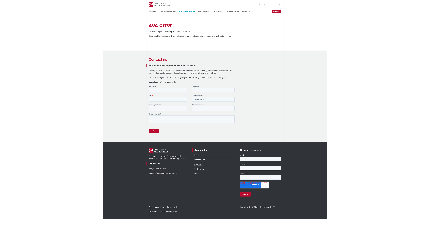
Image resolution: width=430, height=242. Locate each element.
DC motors (217, 11)
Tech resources (232, 11)
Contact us (198, 164)
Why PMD (153, 11)
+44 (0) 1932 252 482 (157, 168)
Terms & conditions (157, 207)
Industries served (168, 11)
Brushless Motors (187, 11)
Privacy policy (173, 207)
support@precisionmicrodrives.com (164, 173)
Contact (276, 11)
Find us (197, 173)
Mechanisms (204, 11)
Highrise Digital (171, 211)
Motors (197, 155)
